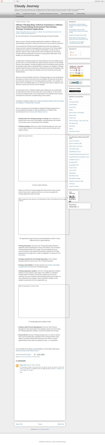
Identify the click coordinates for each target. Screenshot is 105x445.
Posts (72, 52)
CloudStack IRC (73, 162)
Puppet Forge (72, 115)
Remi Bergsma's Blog (74, 178)
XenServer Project (74, 186)
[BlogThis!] (39, 354)
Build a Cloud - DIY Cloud (75, 146)
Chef (70, 99)
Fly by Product (73, 167)
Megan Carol (23, 365)
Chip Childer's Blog (74, 149)
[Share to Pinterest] (44, 354)
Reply (21, 372)
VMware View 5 (36, 356)
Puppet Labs (72, 118)
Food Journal (20, 16)
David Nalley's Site (74, 165)
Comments (74, 55)
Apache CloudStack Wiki (75, 143)
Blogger (64, 441)
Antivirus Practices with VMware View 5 (35, 112)
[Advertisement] (39, 409)
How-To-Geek (72, 170)
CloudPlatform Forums (75, 151)
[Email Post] (34, 354)
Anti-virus (21, 356)
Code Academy (73, 104)
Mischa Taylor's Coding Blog (76, 112)
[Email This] (37, 354)
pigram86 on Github (74, 131)
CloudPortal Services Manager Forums (79, 157)
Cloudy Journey (26, 6)
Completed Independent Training (48, 13)
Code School (72, 107)
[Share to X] (41, 354)
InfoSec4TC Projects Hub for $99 (77, 35)
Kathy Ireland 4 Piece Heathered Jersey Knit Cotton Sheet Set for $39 (78, 38)
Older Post (61, 424)
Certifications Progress (29, 13)
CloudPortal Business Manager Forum (79, 154)
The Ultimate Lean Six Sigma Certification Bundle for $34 (76, 42)
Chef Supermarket (74, 102)
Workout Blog (81, 13)
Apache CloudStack (74, 141)
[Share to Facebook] (42, 354)
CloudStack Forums (74, 159)
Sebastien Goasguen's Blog (76, 181)
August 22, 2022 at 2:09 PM (33, 365)
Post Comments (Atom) (43, 429)
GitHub (71, 110)
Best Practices (28, 356)
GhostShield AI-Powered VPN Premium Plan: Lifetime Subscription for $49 (78, 31)
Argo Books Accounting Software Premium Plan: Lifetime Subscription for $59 (78, 26)
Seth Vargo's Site (73, 123)
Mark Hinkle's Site (73, 175)
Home (17, 13)
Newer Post (19, 424)
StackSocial (72, 126)
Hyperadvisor (72, 173)
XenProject (72, 183)
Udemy (71, 128)
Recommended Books (67, 13)
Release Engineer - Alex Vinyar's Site (78, 120)
